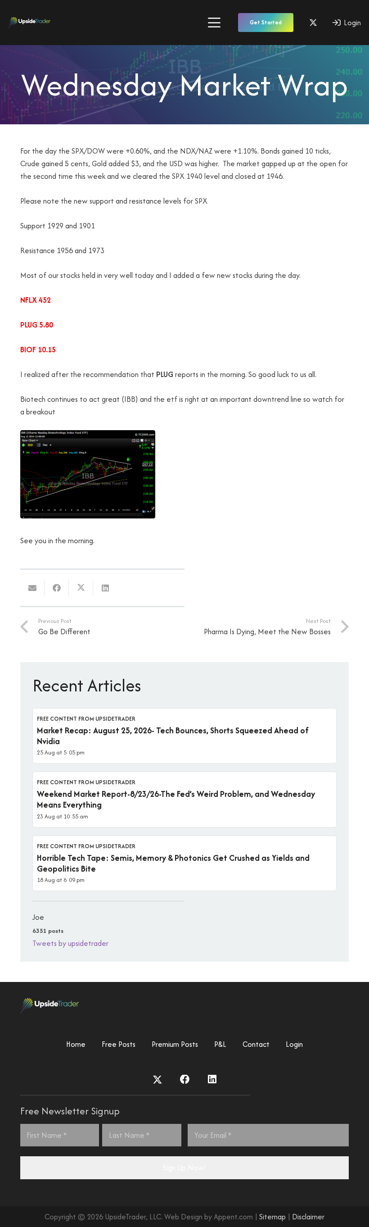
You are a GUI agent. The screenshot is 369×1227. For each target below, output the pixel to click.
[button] (214, 22)
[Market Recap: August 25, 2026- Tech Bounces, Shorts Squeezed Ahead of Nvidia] (184, 736)
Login (294, 1044)
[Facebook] (185, 1080)
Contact (256, 1044)
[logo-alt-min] (29, 22)
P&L (220, 1044)
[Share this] (57, 588)
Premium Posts (175, 1044)
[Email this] (32, 588)
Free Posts (118, 1044)
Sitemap (272, 1216)
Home (76, 1044)
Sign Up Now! (184, 1167)
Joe (38, 917)
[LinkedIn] (212, 1080)
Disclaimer (308, 1216)
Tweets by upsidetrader (70, 943)
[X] (313, 22)
